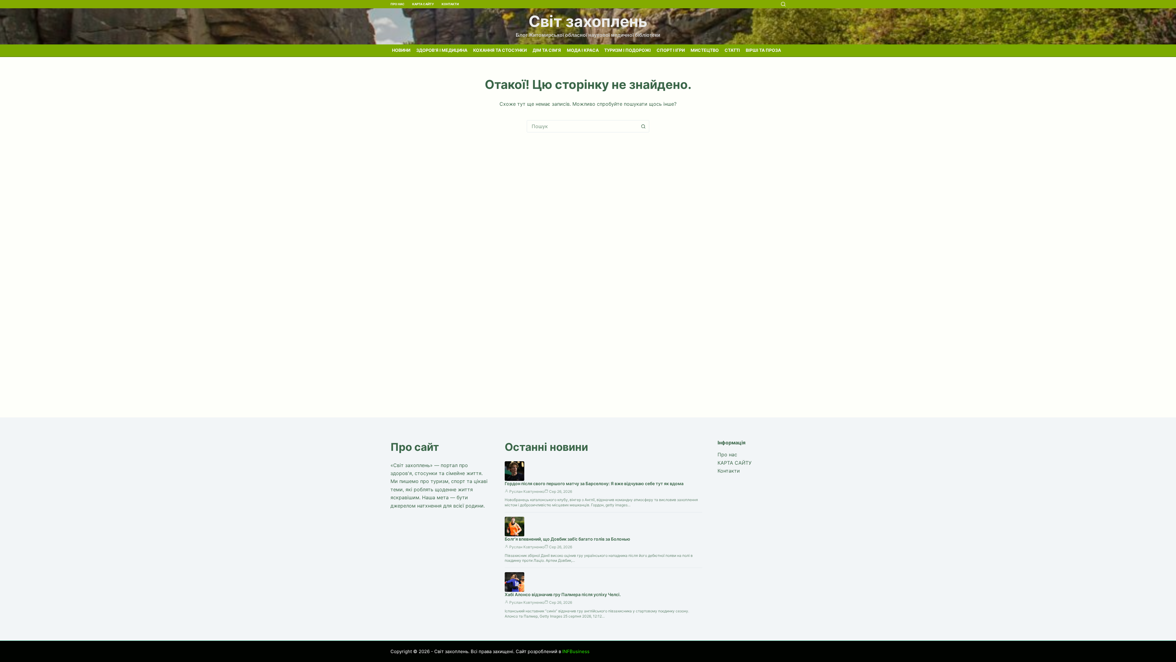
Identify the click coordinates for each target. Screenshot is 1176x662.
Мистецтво (705, 50)
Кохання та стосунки (500, 50)
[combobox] (582, 126)
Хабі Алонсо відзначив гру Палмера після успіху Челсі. (563, 594)
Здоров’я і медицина (441, 50)
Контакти (450, 4)
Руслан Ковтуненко (527, 491)
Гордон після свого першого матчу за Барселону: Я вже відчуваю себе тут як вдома (594, 483)
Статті (732, 50)
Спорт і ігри (671, 50)
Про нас (397, 4)
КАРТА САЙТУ (423, 4)
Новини (401, 50)
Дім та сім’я (547, 50)
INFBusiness (576, 651)
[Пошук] (783, 4)
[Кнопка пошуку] (643, 126)
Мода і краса (583, 50)
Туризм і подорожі (627, 50)
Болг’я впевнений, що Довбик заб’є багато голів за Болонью (567, 539)
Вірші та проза (763, 50)
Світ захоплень (588, 21)
